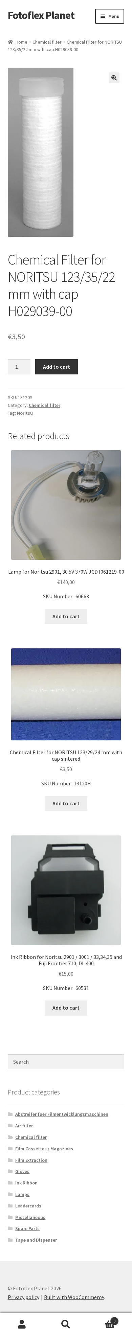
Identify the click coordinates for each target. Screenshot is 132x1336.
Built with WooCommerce (74, 1297)
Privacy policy (23, 1297)
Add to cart (56, 366)
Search (66, 1324)
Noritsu (25, 413)
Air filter (24, 1126)
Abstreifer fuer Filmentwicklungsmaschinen (61, 1114)
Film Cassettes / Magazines (44, 1149)
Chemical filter (47, 42)
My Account (22, 1324)
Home (21, 42)
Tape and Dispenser (36, 1240)
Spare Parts (27, 1228)
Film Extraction (31, 1160)
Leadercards (28, 1206)
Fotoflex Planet (41, 15)
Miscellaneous (30, 1217)
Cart (101, 1318)
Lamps (22, 1194)
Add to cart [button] (66, 616)
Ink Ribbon (26, 1183)
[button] (114, 77)
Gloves (22, 1171)
